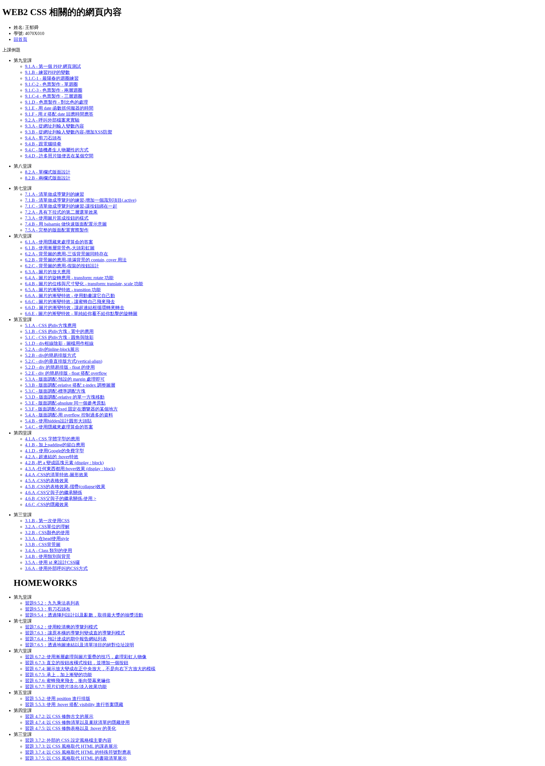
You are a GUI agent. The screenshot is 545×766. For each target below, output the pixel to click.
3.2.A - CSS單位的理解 (47, 526)
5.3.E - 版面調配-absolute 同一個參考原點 (65, 403)
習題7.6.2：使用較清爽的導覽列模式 (61, 627)
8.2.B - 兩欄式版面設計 (47, 178)
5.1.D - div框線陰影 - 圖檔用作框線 (59, 343)
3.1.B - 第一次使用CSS (47, 520)
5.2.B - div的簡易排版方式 (50, 355)
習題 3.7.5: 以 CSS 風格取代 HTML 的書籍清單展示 (76, 758)
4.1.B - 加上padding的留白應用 (55, 444)
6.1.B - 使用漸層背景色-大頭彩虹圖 (60, 247)
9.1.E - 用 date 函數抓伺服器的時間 (59, 108)
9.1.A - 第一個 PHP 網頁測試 (53, 66)
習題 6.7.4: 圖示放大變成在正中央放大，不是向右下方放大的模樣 (90, 668)
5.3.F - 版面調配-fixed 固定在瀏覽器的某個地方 (71, 409)
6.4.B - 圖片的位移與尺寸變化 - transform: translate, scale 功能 (84, 283)
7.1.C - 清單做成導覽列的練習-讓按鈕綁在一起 (71, 206)
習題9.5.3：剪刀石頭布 (47, 609)
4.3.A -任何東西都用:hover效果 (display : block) (70, 468)
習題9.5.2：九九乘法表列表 (52, 603)
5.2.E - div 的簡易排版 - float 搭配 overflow (66, 373)
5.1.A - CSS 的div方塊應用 (50, 325)
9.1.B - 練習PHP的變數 (47, 72)
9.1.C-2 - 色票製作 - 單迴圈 (51, 84)
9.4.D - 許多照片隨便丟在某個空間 (59, 155)
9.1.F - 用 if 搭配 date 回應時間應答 (59, 114)
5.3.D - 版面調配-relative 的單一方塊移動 (64, 397)
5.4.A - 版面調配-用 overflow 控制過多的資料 (69, 415)
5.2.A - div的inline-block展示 (52, 349)
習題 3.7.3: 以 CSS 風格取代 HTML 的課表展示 (71, 746)
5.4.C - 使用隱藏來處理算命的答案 (59, 426)
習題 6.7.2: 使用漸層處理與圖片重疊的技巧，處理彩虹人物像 (85, 656)
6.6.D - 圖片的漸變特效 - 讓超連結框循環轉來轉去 (74, 307)
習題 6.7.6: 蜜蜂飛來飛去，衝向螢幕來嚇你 (67, 680)
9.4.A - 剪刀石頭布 (43, 138)
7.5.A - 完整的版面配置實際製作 (57, 230)
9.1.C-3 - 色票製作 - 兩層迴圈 (53, 90)
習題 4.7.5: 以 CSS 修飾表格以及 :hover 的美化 (70, 728)
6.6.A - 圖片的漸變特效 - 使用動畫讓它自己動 (70, 295)
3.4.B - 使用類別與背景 (47, 556)
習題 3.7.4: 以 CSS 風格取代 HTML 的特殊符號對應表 (78, 752)
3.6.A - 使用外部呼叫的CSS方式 (56, 568)
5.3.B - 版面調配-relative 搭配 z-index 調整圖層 (70, 385)
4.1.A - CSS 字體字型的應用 (52, 438)
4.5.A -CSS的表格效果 (46, 480)
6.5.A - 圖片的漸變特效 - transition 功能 (63, 289)
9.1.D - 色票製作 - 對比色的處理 (56, 102)
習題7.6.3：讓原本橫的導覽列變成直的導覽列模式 (75, 632)
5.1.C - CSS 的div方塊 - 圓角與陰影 (59, 337)
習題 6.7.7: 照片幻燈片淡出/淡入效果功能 (66, 686)
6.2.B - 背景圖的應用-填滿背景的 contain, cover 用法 (76, 259)
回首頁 (20, 39)
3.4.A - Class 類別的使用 (48, 550)
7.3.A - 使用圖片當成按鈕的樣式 (57, 218)
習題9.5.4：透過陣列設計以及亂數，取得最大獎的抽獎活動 (84, 615)
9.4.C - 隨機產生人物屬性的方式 (57, 149)
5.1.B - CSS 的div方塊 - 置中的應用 (59, 331)
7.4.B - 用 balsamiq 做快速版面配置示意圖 (66, 224)
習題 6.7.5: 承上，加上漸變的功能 (58, 674)
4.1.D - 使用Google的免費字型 (54, 450)
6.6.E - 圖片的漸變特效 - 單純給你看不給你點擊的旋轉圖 (81, 313)
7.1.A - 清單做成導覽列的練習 (54, 194)
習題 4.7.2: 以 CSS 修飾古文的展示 (59, 716)
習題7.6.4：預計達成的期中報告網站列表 (66, 638)
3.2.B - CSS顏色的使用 (47, 532)
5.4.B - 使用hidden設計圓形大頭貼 (58, 421)
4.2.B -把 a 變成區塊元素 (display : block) (64, 462)
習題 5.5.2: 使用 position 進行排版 (57, 698)
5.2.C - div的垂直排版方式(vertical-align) (63, 361)
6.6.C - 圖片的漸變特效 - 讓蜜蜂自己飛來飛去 (70, 301)
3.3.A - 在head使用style (47, 538)
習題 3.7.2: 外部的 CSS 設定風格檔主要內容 (68, 740)
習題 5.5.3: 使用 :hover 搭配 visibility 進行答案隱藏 (74, 704)
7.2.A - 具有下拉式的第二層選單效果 (61, 212)
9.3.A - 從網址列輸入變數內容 (54, 126)
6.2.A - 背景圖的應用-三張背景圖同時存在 (66, 253)
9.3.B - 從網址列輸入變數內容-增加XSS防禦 (68, 132)
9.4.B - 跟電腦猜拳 (43, 143)
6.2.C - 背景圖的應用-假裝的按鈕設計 (62, 265)
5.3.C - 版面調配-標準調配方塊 (55, 391)
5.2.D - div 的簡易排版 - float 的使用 (60, 367)
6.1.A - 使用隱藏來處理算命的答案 (59, 242)
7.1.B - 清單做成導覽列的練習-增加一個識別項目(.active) (80, 200)
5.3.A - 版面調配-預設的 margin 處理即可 (65, 379)
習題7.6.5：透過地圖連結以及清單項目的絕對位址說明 (79, 644)
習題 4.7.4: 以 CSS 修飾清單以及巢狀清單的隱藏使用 (77, 722)
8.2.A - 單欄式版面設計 (47, 172)
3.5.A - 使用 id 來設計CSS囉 (52, 562)
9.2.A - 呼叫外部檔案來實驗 (52, 120)
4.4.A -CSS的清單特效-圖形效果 (56, 474)
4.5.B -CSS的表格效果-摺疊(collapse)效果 (65, 486)
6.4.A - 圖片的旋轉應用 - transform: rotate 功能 (69, 277)
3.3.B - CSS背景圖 (42, 544)
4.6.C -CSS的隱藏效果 (46, 504)
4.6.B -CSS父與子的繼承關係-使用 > (60, 498)
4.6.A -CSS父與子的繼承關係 (53, 492)
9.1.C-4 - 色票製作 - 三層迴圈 (53, 96)
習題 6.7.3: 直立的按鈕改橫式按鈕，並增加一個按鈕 (76, 662)
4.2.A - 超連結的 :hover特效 (51, 456)
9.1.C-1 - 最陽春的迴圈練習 (52, 78)
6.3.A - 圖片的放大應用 (47, 271)
